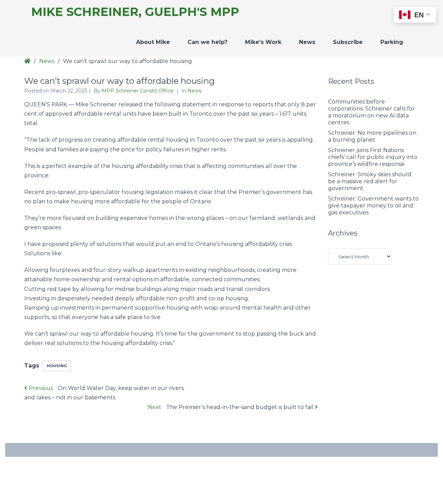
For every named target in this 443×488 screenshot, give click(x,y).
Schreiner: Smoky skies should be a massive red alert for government (370, 181)
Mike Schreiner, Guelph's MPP (135, 12)
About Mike (153, 42)
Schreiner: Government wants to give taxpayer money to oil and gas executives (373, 205)
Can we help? (207, 42)
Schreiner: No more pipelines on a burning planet (372, 136)
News (307, 42)
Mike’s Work (263, 42)
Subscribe (348, 42)
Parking (391, 42)
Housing (57, 365)
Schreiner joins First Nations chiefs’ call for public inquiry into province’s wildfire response (372, 157)
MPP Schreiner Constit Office (138, 91)
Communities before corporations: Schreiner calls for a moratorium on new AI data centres (371, 112)
